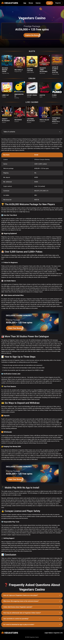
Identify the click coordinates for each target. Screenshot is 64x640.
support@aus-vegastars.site (53, 633)
